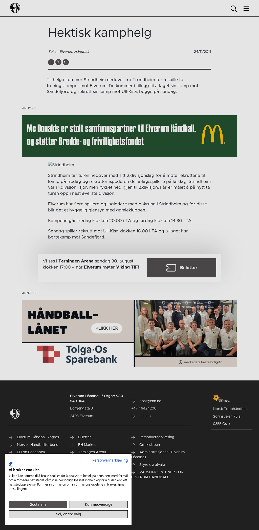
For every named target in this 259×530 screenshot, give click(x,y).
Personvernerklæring (110, 460)
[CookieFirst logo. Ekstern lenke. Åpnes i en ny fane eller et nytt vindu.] (11, 464)
